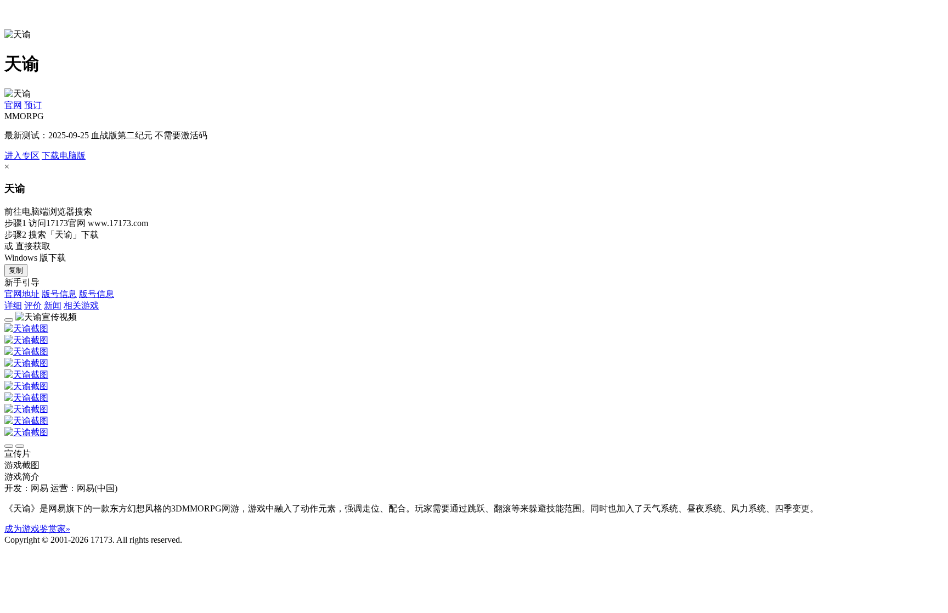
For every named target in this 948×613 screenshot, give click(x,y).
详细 (13, 305)
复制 (16, 270)
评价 (33, 305)
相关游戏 (81, 305)
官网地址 (22, 294)
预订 (33, 105)
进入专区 (22, 155)
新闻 (52, 305)
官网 (13, 105)
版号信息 (59, 294)
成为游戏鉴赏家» (37, 528)
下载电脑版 (64, 155)
